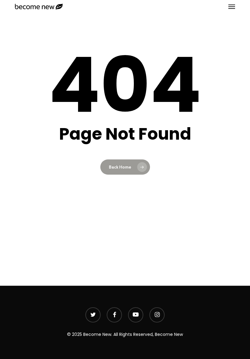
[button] (231, 7)
